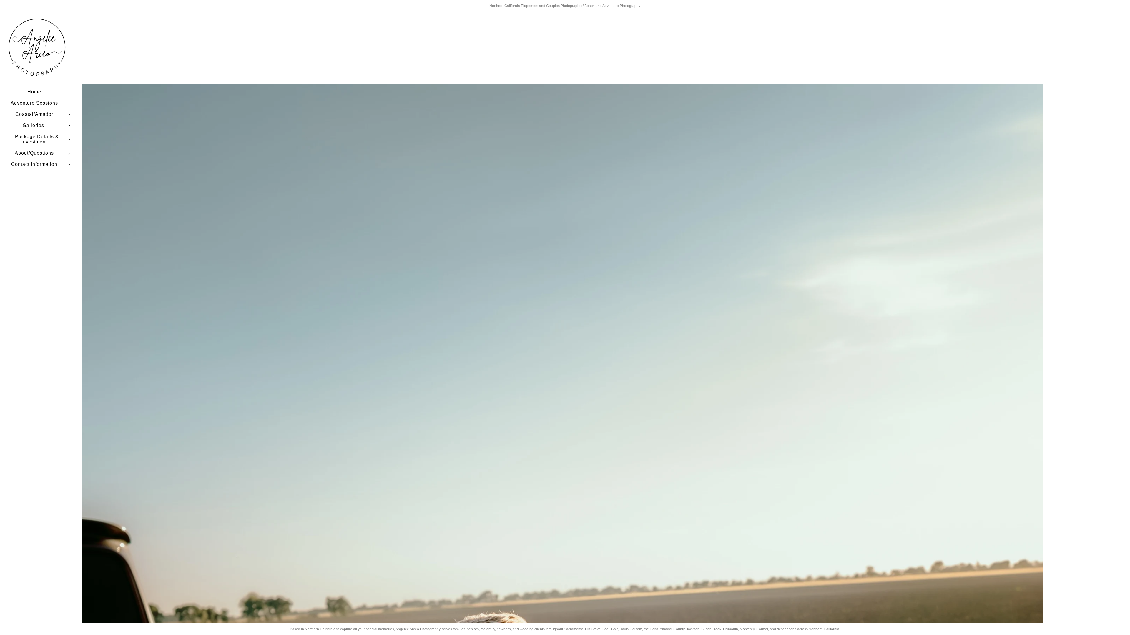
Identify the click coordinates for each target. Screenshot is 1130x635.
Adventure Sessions (34, 103)
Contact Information (34, 164)
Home (34, 91)
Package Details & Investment (37, 139)
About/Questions (34, 153)
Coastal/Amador (34, 114)
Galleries (34, 125)
